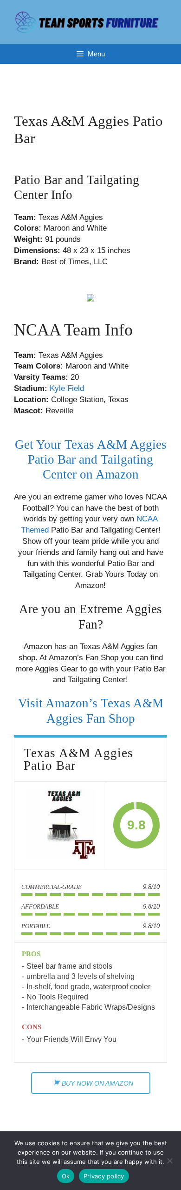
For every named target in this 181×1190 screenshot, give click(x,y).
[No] (169, 1160)
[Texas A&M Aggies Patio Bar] (60, 825)
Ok (66, 1176)
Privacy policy (104, 1176)
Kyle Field (67, 388)
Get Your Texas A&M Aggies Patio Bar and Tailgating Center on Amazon (91, 460)
